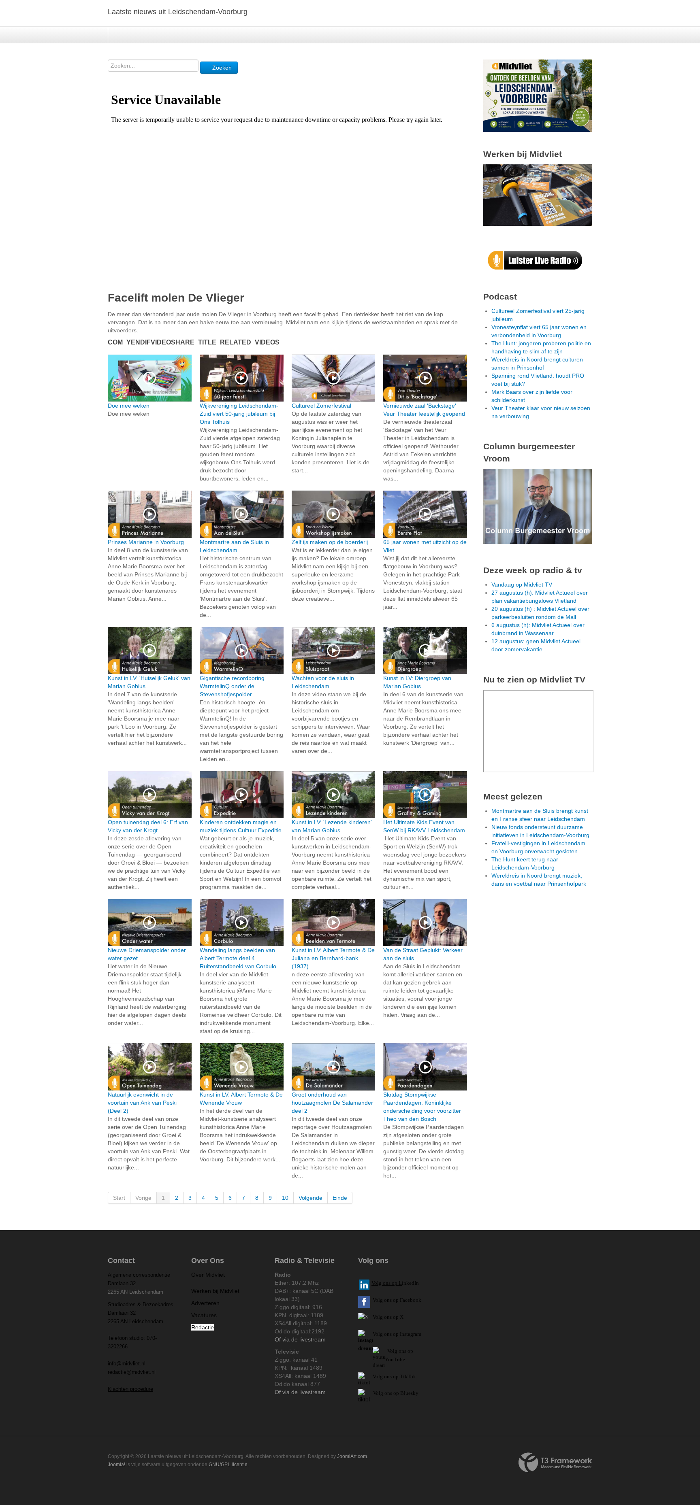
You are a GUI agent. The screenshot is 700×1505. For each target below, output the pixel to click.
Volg (393, 1351)
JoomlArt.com (352, 1456)
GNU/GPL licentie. (229, 1464)
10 (285, 1198)
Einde (340, 1198)
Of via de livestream (300, 1339)
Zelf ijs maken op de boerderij (330, 542)
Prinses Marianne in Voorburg (146, 542)
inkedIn (395, 1283)
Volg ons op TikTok (393, 1376)
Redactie (202, 1327)
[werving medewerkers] (537, 194)
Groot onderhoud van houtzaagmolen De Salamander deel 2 (332, 1102)
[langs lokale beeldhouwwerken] (537, 95)
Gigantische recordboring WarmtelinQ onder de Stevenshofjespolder (232, 686)
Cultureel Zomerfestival (321, 405)
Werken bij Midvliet (215, 1291)
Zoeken (221, 67)
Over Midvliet (208, 1274)
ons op (406, 1351)
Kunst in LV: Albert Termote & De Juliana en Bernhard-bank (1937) (333, 958)
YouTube (395, 1359)
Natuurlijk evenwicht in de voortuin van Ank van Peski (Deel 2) (142, 1102)
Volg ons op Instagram (397, 1334)
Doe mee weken (128, 405)
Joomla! (116, 1464)
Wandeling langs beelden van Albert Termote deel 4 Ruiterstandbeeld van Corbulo (238, 958)
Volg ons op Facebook (395, 1300)
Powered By (555, 1462)
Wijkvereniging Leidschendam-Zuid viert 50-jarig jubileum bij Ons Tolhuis (239, 413)
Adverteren (205, 1303)
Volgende (310, 1198)
